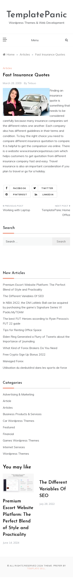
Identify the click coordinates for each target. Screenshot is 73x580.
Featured (9, 427)
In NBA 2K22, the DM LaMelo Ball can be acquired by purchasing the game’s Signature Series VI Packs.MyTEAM (35, 307)
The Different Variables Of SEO (23, 296)
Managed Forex (13, 361)
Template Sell (36, 568)
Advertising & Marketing (18, 394)
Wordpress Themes (16, 453)
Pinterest (20, 194)
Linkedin (48, 194)
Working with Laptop (16, 210)
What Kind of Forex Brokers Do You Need (30, 348)
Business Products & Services (22, 414)
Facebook (19, 188)
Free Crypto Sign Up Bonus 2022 (24, 354)
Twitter (47, 188)
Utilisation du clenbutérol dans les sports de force (35, 367)
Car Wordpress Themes (18, 421)
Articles (7, 68)
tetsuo (32, 83)
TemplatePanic (36, 15)
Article (7, 401)
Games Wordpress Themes (21, 440)
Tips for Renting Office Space (22, 330)
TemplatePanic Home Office (56, 212)
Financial (8, 434)
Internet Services (14, 447)
